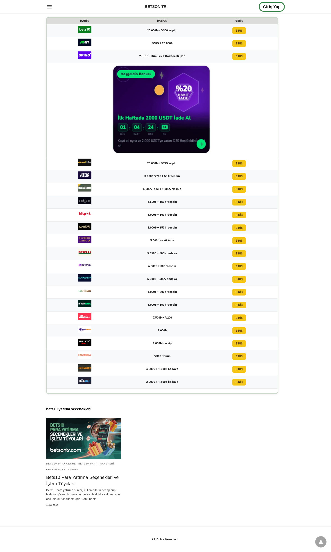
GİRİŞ (239, 30)
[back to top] (320, 541)
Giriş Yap (272, 7)
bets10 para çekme (61, 463)
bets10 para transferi (96, 463)
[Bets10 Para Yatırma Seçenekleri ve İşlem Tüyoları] (83, 438)
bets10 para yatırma (62, 469)
